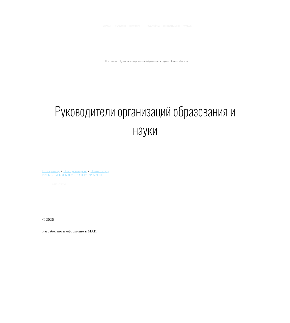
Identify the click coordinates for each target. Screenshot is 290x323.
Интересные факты (171, 25)
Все (44, 174)
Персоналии (111, 61)
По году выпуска (75, 171)
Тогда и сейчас (153, 25)
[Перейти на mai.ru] (10, 5)
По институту (100, 171)
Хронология (120, 25)
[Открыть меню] (197, 24)
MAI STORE (52, 208)
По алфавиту (51, 171)
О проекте (107, 25)
